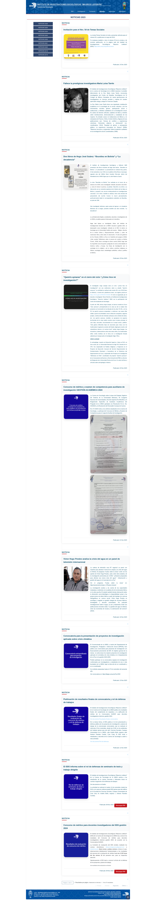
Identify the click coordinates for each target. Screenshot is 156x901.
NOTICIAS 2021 (43, 43)
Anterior (107, 886)
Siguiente (115, 886)
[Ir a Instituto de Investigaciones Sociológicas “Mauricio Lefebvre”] (33, 5)
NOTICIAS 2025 (43, 27)
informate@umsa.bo (53, 893)
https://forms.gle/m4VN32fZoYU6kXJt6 (100, 295)
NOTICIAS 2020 (43, 47)
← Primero (98, 886)
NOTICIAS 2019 (43, 51)
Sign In (126, 2)
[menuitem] (73, 11)
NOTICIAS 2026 (43, 24)
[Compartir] (127, 71)
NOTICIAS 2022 (43, 39)
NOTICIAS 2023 (43, 35)
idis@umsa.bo (94, 849)
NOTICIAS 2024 (43, 31)
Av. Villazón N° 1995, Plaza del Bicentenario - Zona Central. (46, 895)
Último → (124, 886)
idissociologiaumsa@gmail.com (115, 847)
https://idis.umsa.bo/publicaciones (104, 46)
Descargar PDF (120, 805)
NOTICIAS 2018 (43, 55)
